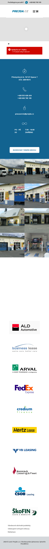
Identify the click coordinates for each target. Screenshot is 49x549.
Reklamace (12, 532)
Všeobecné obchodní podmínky (19, 525)
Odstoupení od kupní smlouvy (18, 529)
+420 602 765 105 (35, 2)
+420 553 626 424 (25, 95)
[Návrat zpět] (8, 43)
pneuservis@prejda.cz (24, 114)
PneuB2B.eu (24, 544)
